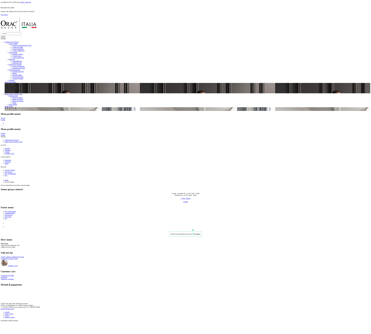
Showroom (8, 217)
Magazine (8, 150)
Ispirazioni (8, 160)
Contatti (7, 152)
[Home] (19, 31)
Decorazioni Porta (17, 77)
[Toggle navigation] (1, 125)
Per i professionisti (10, 173)
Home (6, 180)
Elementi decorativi (14, 70)
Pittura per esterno (17, 101)
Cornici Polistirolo (17, 49)
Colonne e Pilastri (17, 78)
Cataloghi (8, 162)
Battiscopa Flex (17, 63)
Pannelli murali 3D (18, 71)
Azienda (7, 148)
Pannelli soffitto (17, 75)
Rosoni (14, 73)
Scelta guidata (13, 104)
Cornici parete (13, 52)
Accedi (3, 118)
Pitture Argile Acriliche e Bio (13, 94)
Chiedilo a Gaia (9, 153)
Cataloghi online (10, 213)
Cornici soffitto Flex (18, 51)
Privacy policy (9, 314)
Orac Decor (4, 15)
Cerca (4, 33)
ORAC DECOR (26, 2)
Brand (6, 163)
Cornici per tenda (17, 47)
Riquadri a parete (17, 54)
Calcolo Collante (10, 170)
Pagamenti (4, 277)
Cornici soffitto (13, 44)
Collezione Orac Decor (12, 42)
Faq (6, 175)
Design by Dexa (10, 317)
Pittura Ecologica (17, 97)
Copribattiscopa (17, 61)
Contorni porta (16, 56)
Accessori (11, 80)
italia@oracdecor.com (7, 309)
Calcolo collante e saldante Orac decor (12, 257)
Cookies (7, 312)
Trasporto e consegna (7, 279)
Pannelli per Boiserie (18, 68)
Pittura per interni (17, 99)
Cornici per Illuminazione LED (21, 45)
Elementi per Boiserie (15, 64)
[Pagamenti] (10, 299)
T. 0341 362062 (185, 198)
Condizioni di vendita (7, 275)
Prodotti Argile (13, 96)
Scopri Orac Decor (10, 82)
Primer (14, 103)
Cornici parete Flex (18, 57)
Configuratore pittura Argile (9, 258)
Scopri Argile (9, 106)
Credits (7, 315)
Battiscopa (12, 59)
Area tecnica (8, 172)
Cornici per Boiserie (18, 66)
